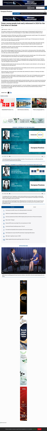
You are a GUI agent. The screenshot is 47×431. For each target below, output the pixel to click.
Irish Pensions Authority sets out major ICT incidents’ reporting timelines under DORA (23, 109)
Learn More (34, 429)
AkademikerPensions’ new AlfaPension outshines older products (8, 109)
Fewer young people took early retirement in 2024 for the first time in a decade (39, 109)
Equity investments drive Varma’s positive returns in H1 (32, 12)
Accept (39, 429)
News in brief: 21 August (26, 14)
